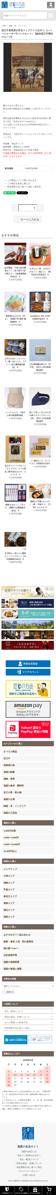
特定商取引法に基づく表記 (17, 1028)
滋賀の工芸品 (10, 812)
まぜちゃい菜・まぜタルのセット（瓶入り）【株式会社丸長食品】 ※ (40, 272)
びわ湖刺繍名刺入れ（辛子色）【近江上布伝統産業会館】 (40, 367)
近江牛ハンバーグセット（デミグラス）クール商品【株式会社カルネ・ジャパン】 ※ (15, 470)
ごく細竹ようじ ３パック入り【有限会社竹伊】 (40, 462)
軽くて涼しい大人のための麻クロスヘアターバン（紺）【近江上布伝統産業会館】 (40, 416)
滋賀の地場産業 (11, 961)
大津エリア (9, 875)
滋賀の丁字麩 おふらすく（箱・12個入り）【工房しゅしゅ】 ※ (40, 504)
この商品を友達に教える (18, 183)
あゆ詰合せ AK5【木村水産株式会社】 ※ (40, 317)
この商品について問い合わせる (21, 180)
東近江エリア (10, 896)
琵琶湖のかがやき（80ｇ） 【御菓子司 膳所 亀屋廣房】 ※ (15, 319)
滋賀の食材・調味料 (14, 785)
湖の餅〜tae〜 (11, 948)
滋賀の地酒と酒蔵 (13, 968)
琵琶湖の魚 (9, 765)
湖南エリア (9, 882)
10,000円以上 (10, 851)
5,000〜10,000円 (12, 844)
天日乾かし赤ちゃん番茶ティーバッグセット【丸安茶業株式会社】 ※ (15, 556)
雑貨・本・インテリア (18, 26)
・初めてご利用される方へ (28, 1155)
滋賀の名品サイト (28, 1146)
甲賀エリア (9, 889)
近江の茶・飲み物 (13, 792)
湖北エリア (9, 909)
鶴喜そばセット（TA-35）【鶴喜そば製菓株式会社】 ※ (15, 508)
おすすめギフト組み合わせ (17, 934)
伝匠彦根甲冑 (10, 955)
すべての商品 (10, 751)
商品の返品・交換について (17, 1017)
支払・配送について (13, 1011)
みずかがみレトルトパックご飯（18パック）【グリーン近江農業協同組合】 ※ (15, 363)
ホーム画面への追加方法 (15, 1022)
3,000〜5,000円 (11, 837)
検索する (10, 992)
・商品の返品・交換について (28, 1163)
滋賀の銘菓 (9, 771)
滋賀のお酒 (9, 799)
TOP (4, 26)
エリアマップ (10, 869)
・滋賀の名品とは (28, 1151)
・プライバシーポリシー (28, 1171)
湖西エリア (9, 916)
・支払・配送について (28, 1159)
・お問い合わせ (28, 1175)
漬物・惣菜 (9, 778)
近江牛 (7, 758)
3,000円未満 (10, 830)
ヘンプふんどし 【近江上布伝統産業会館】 (15, 414)
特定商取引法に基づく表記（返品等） (25, 186)
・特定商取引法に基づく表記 (28, 1167)
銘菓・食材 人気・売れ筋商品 (18, 941)
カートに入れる (29, 219)
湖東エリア (9, 903)
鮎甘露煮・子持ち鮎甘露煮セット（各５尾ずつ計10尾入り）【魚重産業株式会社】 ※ (15, 272)
